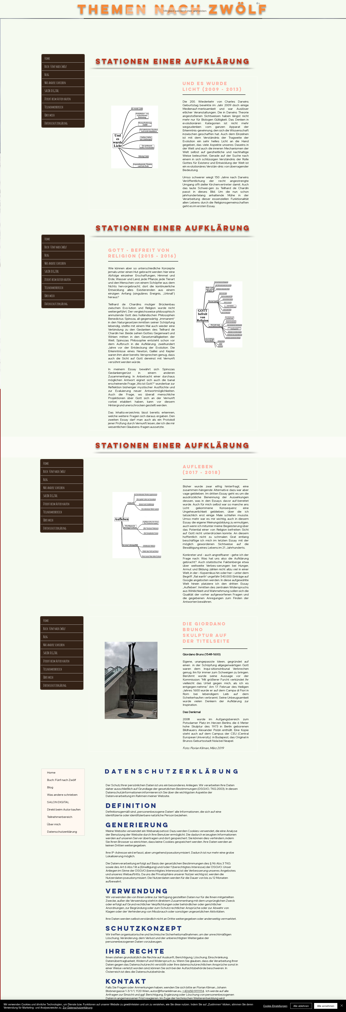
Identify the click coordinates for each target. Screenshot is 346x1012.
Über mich (50, 115)
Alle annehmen (325, 1006)
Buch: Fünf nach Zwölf (56, 66)
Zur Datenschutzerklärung (77, 1007)
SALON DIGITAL (52, 90)
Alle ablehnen (301, 1006)
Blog (47, 74)
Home (47, 58)
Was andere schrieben (55, 82)
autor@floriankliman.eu (165, 991)
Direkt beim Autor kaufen (58, 99)
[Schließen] (342, 1006)
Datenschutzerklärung (56, 123)
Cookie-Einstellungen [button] (275, 1006)
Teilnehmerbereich (54, 107)
